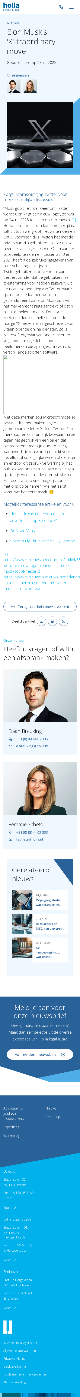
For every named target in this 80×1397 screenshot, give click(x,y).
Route (7, 1208)
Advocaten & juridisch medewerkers (13, 1113)
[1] (73, 219)
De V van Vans (22, 530)
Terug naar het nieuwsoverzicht (43, 606)
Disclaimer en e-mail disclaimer (24, 1374)
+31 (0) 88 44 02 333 (32, 832)
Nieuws (51, 1108)
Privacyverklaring (14, 1359)
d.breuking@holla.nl (32, 746)
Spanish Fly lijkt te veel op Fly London (42, 540)
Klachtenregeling (14, 1382)
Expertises (11, 1127)
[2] (39, 571)
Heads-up (52, 1116)
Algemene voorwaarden (19, 1351)
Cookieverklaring (14, 1366)
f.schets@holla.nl (29, 839)
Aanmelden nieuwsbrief (36, 1054)
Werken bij (11, 1135)
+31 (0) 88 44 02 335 (32, 739)
